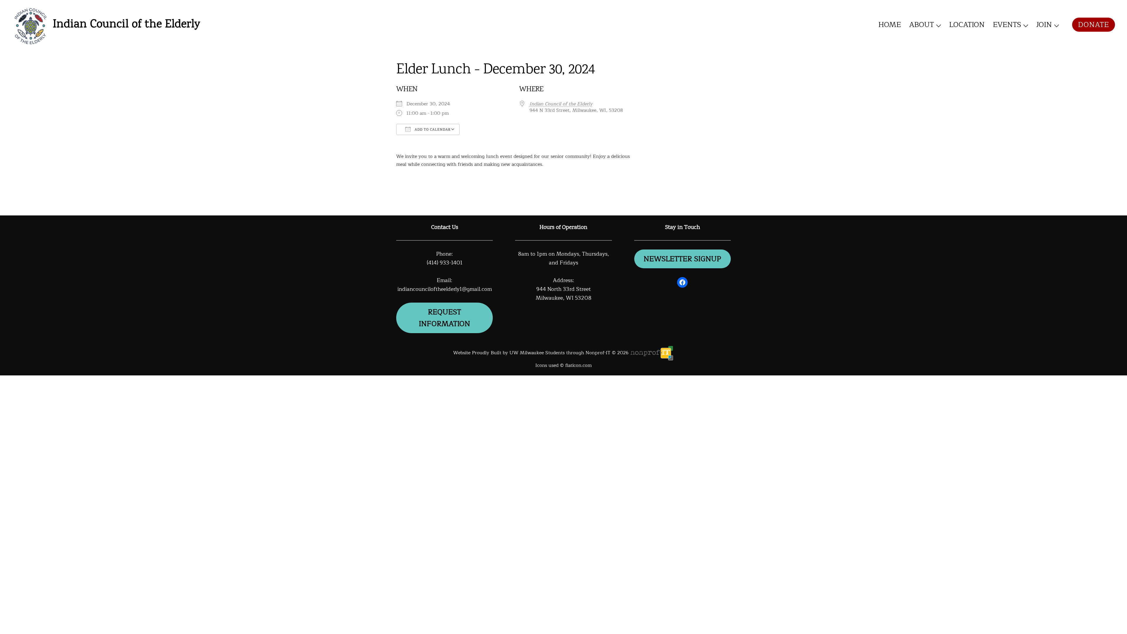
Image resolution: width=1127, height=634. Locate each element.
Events (1007, 25)
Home (889, 25)
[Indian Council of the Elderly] (30, 24)
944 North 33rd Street (563, 289)
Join (1044, 25)
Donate (1093, 25)
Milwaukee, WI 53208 (563, 298)
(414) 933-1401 (445, 262)
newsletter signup (682, 259)
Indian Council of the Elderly (126, 24)
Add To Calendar (432, 129)
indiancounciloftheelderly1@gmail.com (444, 289)
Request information (444, 318)
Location (967, 25)
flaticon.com (578, 365)
